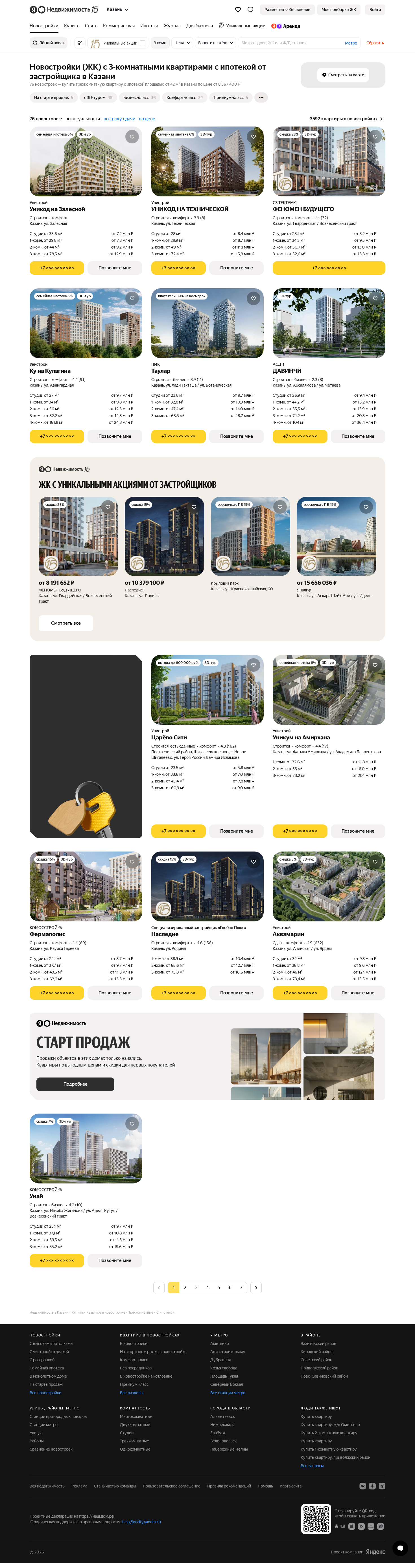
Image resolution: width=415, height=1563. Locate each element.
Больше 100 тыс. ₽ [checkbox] (60, 751)
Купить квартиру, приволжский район (335, 1457)
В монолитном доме (48, 1376)
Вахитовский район (318, 1343)
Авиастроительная (227, 1351)
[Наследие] (164, 550)
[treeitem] (45, 26)
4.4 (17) (321, 746)
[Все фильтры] (80, 42)
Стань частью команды (115, 1486)
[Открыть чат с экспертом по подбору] (400, 1548)
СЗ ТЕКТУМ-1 (285, 202)
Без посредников (136, 1368)
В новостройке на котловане (146, 1376)
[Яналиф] (336, 550)
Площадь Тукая (224, 1376)
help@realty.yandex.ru (141, 1522)
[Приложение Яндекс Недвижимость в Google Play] (361, 1526)
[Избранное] (238, 10)
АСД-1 (278, 364)
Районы (37, 1441)
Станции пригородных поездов (58, 1416)
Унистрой (38, 202)
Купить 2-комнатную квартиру (329, 1433)
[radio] (185, 1287)
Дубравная (220, 1360)
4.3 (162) (228, 746)
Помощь (265, 1486)
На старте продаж (46, 1384)
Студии (127, 1433)
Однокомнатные (135, 1449)
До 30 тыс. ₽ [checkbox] (54, 718)
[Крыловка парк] (250, 550)
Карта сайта (291, 1486)
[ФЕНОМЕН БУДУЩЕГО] (78, 550)
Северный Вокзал (226, 1384)
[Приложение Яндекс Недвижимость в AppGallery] (371, 1526)
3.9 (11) (197, 379)
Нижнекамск (222, 1424)
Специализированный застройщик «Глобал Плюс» (198, 927)
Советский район (316, 1360)
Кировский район (317, 1351)
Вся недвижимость (47, 1486)
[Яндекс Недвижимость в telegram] (382, 1486)
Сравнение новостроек (51, 1449)
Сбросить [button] (375, 43)
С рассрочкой (42, 1360)
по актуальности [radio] (82, 118)
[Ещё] (261, 97)
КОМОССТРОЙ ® (46, 927)
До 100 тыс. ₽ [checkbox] (92, 735)
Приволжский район (319, 1368)
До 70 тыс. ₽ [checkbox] (54, 735)
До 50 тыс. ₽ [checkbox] (91, 718)
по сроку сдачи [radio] (120, 118)
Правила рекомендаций (229, 1486)
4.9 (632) (315, 943)
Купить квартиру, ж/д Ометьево (330, 1424)
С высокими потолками (51, 1343)
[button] (250, 10)
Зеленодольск (223, 1441)
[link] (375, 10)
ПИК (155, 364)
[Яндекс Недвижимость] (64, 10)
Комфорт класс (134, 1360)
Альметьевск (222, 1416)
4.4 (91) (79, 379)
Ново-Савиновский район (324, 1376)
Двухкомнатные (135, 1424)
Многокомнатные (136, 1416)
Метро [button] (351, 43)
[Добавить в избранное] (132, 136)
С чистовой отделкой (49, 1351)
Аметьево (219, 1343)
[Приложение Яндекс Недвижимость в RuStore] (380, 1526)
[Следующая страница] (256, 1287)
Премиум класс (134, 1384)
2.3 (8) (317, 379)
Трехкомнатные (134, 1441)
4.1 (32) (321, 218)
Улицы (36, 1433)
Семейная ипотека (47, 1368)
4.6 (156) (205, 943)
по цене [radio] (147, 118)
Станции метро (44, 1424)
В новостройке (133, 1343)
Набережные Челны (229, 1449)
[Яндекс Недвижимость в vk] (362, 1486)
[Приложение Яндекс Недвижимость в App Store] (351, 1526)
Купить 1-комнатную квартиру (329, 1449)
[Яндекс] (375, 1551)
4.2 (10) (75, 1205)
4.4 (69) (79, 943)
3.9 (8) (199, 218)
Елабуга (217, 1433)
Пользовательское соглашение (171, 1486)
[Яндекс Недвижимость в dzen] (372, 1486)
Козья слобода (223, 1368)
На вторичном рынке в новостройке (153, 1351)
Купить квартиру (316, 1416)
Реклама (79, 1486)
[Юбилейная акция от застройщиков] (285, 184)
